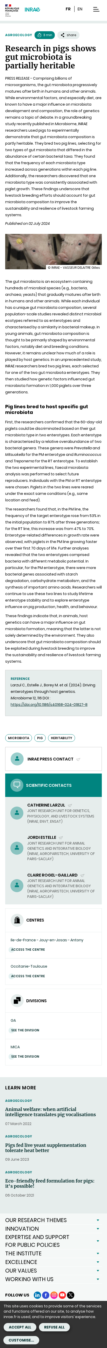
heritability (61, 738)
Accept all (20, 1327)
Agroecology (18, 35)
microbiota (18, 738)
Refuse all (54, 1327)
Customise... (21, 1340)
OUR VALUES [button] (21, 1270)
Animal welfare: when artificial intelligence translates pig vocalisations (50, 1112)
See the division (25, 1030)
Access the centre (28, 949)
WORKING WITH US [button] (29, 1279)
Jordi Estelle (42, 837)
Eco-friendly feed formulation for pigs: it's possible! (50, 1183)
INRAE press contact (51, 759)
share (71, 35)
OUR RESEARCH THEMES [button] (36, 1220)
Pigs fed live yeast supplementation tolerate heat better (45, 1148)
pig (40, 738)
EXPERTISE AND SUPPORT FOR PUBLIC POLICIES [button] (37, 1241)
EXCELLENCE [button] (21, 1262)
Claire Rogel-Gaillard (52, 875)
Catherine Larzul (46, 805)
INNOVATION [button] (22, 1228)
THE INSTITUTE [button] (23, 1253)
